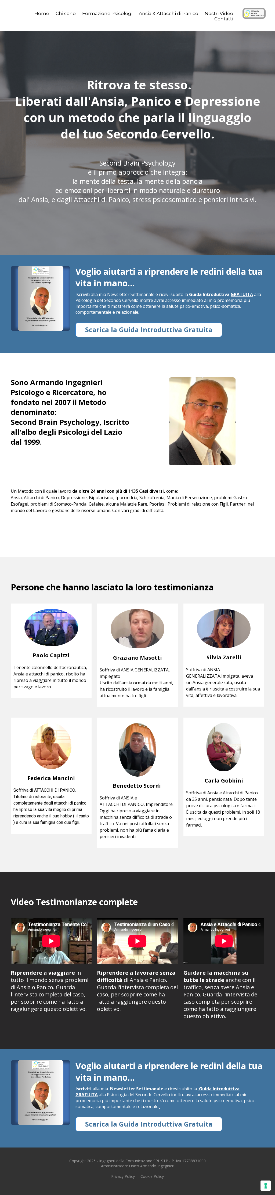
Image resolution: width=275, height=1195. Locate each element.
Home (41, 13)
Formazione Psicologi (107, 13)
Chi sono (66, 13)
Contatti (223, 18)
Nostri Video (219, 13)
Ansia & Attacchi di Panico (168, 13)
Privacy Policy (123, 1176)
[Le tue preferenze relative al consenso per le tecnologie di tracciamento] (265, 1186)
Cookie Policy (152, 1176)
